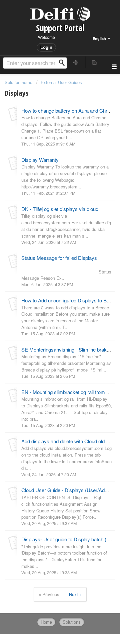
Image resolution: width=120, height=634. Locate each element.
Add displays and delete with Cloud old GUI (68, 441)
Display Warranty (40, 159)
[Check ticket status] (94, 62)
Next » (75, 594)
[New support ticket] (76, 62)
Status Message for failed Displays (59, 257)
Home (46, 622)
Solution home (19, 82)
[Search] (64, 62)
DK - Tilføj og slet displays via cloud (59, 208)
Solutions (72, 622)
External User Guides (61, 82)
